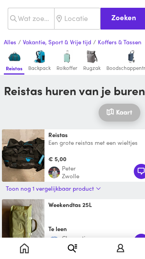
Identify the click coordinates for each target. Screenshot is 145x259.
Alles (10, 42)
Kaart (124, 111)
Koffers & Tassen (120, 42)
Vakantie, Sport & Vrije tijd (57, 42)
